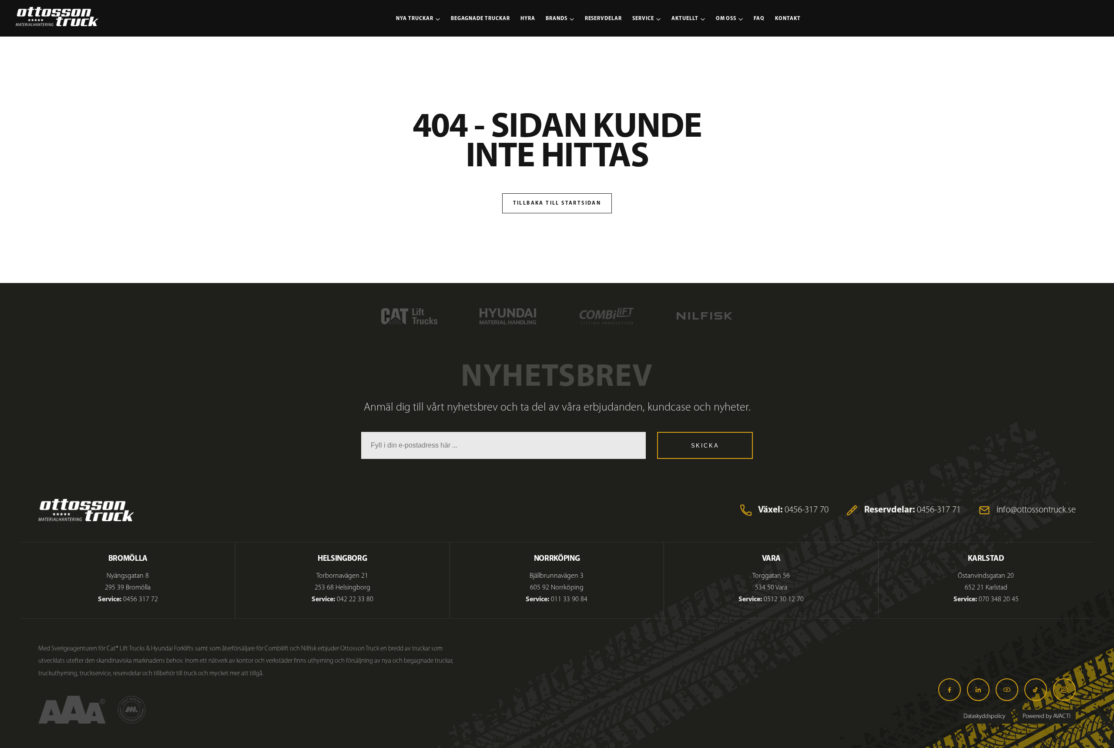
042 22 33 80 (355, 599)
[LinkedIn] (978, 689)
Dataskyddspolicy (984, 716)
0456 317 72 (140, 599)
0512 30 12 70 (784, 599)
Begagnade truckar (480, 18)
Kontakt (788, 18)
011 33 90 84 (569, 599)
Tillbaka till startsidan (557, 203)
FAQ (759, 18)
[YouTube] (1007, 689)
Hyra (527, 18)
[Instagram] (1064, 689)
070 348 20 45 (999, 599)
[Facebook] (949, 689)
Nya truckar (414, 18)
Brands (556, 18)
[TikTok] (1035, 689)
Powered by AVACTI (1046, 716)
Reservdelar (603, 18)
